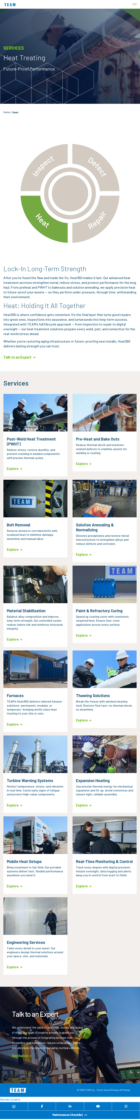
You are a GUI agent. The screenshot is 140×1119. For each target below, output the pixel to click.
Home (6, 112)
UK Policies (124, 1089)
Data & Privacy (110, 1089)
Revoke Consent (10, 1099)
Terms (99, 1089)
